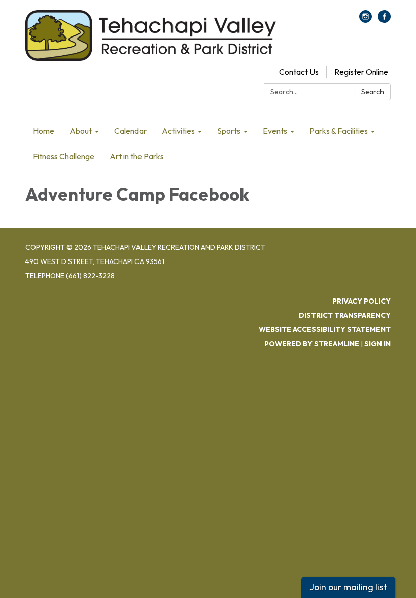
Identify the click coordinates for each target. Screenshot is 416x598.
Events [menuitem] (275, 131)
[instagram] (365, 20)
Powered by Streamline (311, 343)
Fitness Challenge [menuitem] (63, 156)
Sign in (377, 343)
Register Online (361, 72)
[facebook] (384, 20)
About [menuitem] (81, 131)
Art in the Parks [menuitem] (137, 156)
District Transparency (345, 315)
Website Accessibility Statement (325, 329)
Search (372, 91)
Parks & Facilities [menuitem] (338, 131)
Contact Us (299, 72)
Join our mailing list (348, 587)
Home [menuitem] (43, 131)
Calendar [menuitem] (130, 131)
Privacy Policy (361, 301)
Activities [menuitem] (178, 131)
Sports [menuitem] (228, 131)
